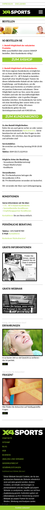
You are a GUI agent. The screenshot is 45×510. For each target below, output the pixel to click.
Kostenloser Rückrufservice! (14, 238)
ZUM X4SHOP (22, 60)
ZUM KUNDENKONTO (22, 117)
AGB (4, 451)
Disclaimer (20, 4)
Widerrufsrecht (10, 463)
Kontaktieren (7, 216)
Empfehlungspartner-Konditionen (17, 211)
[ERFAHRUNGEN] (22, 342)
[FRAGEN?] (22, 391)
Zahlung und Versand (13, 459)
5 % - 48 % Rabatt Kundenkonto (16, 206)
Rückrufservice (29, 131)
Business (6, 455)
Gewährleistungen (11, 467)
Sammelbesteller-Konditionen (15, 208)
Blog (4, 447)
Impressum (7, 4)
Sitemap (6, 442)
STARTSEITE (7, 438)
